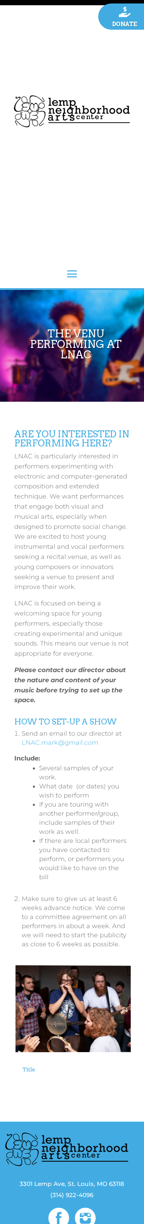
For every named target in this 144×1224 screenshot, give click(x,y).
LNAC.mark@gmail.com (60, 742)
